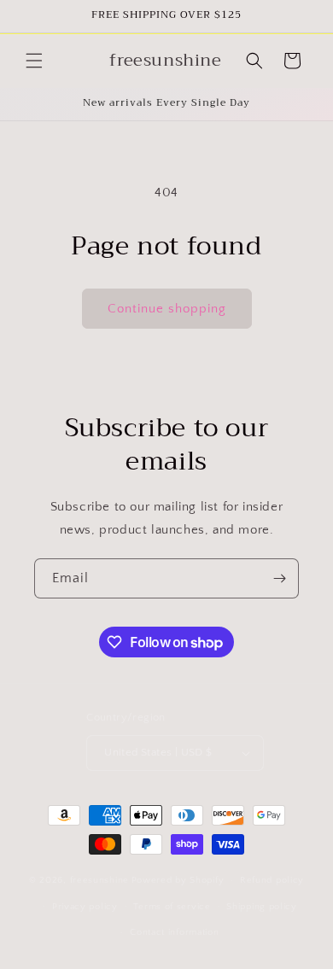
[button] (34, 60)
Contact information (174, 932)
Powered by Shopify (178, 880)
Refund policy (272, 880)
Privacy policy (85, 907)
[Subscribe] (279, 578)
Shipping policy (261, 907)
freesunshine (99, 880)
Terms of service (171, 907)
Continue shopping (167, 308)
